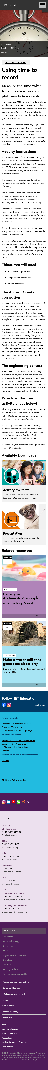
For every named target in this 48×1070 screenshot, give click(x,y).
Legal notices (7, 1046)
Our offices (7, 960)
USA (4, 877)
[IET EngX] (28, 802)
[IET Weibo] (23, 802)
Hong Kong (7, 865)
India (4, 853)
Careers (5, 750)
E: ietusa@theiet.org (10, 884)
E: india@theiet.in (9, 859)
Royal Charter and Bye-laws (14, 955)
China (4, 841)
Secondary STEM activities (14, 743)
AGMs (5, 950)
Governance (8, 946)
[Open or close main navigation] (42, 5)
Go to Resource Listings (15, 62)
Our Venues (6, 890)
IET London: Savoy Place (13, 893)
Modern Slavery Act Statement (15, 1042)
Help (4, 1024)
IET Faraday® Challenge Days (15, 747)
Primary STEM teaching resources (17, 723)
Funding (5, 760)
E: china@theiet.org (10, 847)
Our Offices (6, 825)
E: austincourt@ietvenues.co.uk (15, 911)
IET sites (8, 5)
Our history (8, 936)
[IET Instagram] (4, 802)
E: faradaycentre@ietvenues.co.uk (16, 899)
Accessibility (7, 1037)
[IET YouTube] (13, 802)
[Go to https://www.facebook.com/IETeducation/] (4, 705)
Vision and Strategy (11, 941)
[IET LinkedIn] (8, 802)
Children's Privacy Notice (14, 780)
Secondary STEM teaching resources (18, 740)
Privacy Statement (9, 1033)
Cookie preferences (10, 1029)
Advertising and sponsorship (15, 974)
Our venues (7, 964)
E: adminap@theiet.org (11, 871)
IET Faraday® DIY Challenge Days (17, 730)
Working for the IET (11, 969)
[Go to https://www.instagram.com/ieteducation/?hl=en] (9, 705)
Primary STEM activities (12, 727)
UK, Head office (9, 828)
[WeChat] (18, 802)
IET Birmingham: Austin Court (15, 905)
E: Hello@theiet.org (10, 835)
